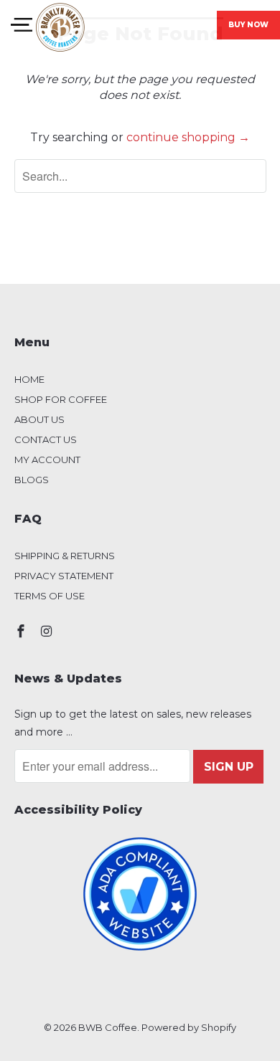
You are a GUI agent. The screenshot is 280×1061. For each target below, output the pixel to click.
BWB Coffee (107, 1027)
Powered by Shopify (188, 1027)
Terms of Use (49, 595)
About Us (39, 419)
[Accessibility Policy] (140, 894)
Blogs (31, 479)
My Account (47, 459)
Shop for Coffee (60, 399)
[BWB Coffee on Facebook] (22, 631)
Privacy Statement (63, 575)
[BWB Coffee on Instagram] (47, 631)
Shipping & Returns (64, 555)
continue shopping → (188, 137)
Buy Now (248, 24)
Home (29, 379)
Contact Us (45, 439)
